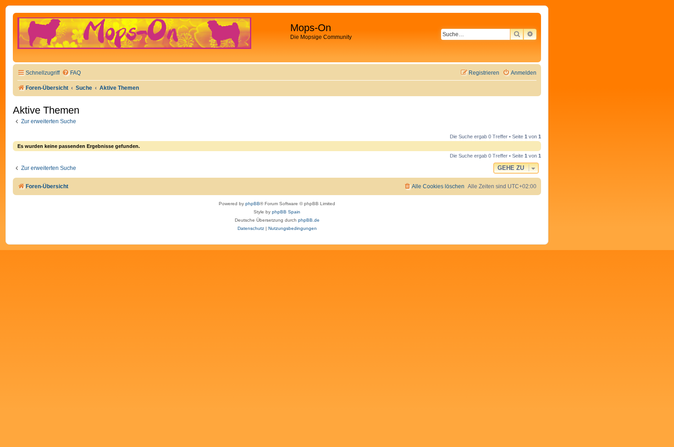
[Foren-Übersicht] (152, 37)
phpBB (252, 203)
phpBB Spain (286, 211)
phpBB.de (309, 220)
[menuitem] (71, 73)
